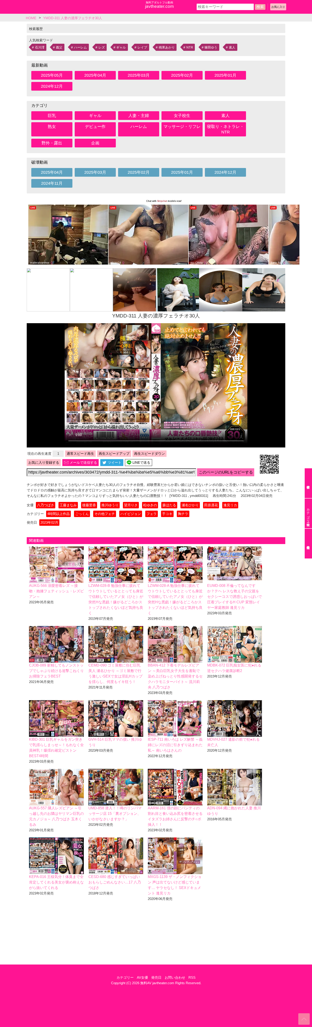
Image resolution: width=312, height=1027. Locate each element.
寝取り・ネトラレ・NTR (225, 129)
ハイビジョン (130, 514)
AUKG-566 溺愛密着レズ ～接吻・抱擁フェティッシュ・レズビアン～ (56, 591)
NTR (189, 47)
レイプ (142, 47)
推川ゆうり (110, 505)
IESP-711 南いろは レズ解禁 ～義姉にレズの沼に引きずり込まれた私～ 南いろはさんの (175, 744)
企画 (95, 143)
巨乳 (52, 115)
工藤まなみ (68, 505)
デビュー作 (95, 126)
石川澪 (40, 47)
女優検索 (308, 483)
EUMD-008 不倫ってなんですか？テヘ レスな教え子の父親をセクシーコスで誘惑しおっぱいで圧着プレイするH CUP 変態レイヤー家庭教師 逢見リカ (234, 597)
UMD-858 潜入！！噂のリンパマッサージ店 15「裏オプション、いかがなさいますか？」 (115, 813)
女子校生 (182, 115)
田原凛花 (211, 505)
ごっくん (82, 514)
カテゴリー (125, 977)
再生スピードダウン (149, 453)
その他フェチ (104, 514)
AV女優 (142, 977)
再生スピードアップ (114, 453)
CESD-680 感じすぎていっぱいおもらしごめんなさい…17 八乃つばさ (114, 882)
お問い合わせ (175, 977)
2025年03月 (139, 75)
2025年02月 (182, 75)
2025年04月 (95, 75)
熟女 (52, 126)
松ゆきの (150, 505)
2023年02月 (49, 522)
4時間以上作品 (58, 514)
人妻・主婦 (138, 115)
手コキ (167, 514)
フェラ (151, 514)
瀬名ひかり (190, 505)
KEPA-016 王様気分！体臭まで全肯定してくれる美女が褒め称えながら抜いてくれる (56, 882)
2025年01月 (225, 75)
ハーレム (80, 47)
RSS (192, 977)
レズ (101, 47)
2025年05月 (52, 75)
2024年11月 (52, 183)
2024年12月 (52, 86)
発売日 (156, 977)
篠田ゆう (210, 47)
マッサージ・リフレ (182, 126)
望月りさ (131, 505)
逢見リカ (230, 505)
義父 (59, 47)
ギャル (121, 47)
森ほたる (169, 505)
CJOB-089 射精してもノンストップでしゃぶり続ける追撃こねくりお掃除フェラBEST (56, 670)
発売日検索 (308, 543)
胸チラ (183, 514)
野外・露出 (52, 143)
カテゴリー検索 (308, 513)
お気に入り (278, 6)
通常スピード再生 (80, 453)
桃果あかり (167, 47)
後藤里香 (89, 505)
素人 (232, 47)
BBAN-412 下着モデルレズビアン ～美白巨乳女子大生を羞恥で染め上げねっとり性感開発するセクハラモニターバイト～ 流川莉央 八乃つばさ (175, 676)
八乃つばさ (45, 505)
